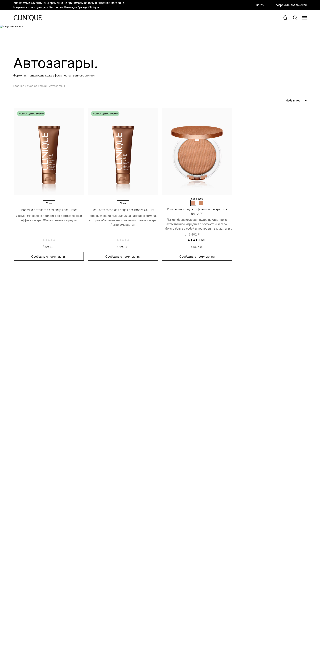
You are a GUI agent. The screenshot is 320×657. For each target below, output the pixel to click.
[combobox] (282, 101)
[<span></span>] (304, 18)
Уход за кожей (37, 86)
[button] (286, 17)
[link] (49, 151)
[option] (134, 5)
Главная (18, 86)
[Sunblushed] (201, 203)
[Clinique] (27, 18)
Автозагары (57, 86)
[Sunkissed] (193, 203)
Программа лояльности (290, 5)
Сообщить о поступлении (48, 256)
